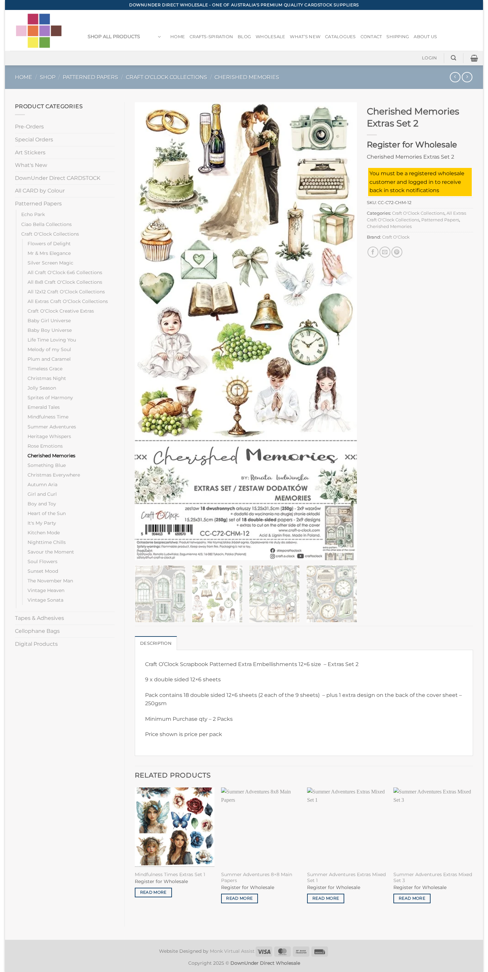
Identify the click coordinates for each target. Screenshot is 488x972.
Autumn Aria (42, 484)
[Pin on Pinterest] (396, 252)
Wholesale (270, 36)
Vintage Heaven (46, 590)
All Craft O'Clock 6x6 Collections (65, 272)
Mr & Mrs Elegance (49, 253)
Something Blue (47, 465)
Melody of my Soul (49, 349)
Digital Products (36, 644)
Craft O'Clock (396, 237)
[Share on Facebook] (372, 252)
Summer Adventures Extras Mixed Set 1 (346, 877)
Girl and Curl (42, 494)
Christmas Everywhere (54, 475)
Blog (244, 36)
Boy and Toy (42, 504)
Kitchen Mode (44, 533)
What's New (31, 165)
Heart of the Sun (47, 513)
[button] (124, 37)
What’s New (305, 36)
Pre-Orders (29, 126)
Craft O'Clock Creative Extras (61, 311)
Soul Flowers (42, 561)
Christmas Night (47, 378)
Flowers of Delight (49, 244)
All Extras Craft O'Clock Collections (68, 301)
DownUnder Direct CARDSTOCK (57, 178)
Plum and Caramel (49, 359)
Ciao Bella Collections (46, 224)
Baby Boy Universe (50, 330)
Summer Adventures (52, 427)
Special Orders (34, 139)
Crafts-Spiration (211, 36)
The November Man (50, 581)
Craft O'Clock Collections (166, 77)
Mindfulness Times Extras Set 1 (170, 874)
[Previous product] (467, 77)
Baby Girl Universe (49, 321)
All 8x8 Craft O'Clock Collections (65, 282)
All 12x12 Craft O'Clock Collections (66, 292)
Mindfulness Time (48, 417)
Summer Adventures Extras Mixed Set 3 (432, 877)
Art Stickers (30, 152)
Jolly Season (42, 388)
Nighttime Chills (47, 542)
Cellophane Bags (37, 631)
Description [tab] (156, 643)
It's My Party (42, 523)
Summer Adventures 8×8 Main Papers (256, 877)
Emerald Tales (44, 407)
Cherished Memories (246, 77)
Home (177, 36)
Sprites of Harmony (50, 398)
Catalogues (340, 36)
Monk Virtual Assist (232, 951)
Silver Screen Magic (50, 263)
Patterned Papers (90, 77)
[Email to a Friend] (384, 252)
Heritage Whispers (49, 436)
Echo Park (33, 214)
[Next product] (455, 77)
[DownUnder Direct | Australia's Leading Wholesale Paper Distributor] (41, 30)
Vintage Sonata (45, 600)
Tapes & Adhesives (39, 618)
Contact (371, 36)
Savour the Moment (51, 552)
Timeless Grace (45, 369)
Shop (47, 77)
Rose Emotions (45, 446)
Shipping (397, 36)
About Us (425, 36)
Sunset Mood (43, 571)
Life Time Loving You (52, 340)
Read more (153, 892)
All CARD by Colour (40, 190)
